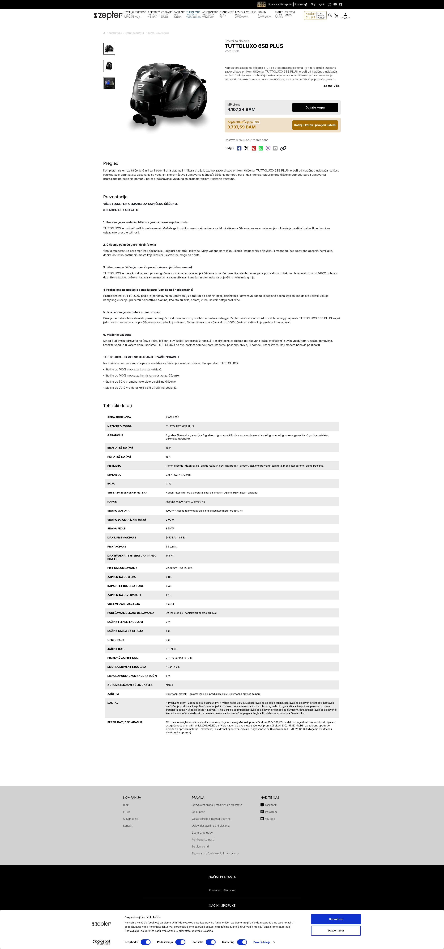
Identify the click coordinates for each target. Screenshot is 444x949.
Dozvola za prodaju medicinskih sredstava (217, 805)
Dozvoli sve (336, 919)
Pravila (198, 797)
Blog (126, 805)
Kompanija (132, 797)
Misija (126, 811)
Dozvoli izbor (336, 930)
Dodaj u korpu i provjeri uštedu (315, 125)
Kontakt (127, 825)
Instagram (271, 811)
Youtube (270, 818)
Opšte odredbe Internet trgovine (211, 818)
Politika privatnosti (203, 839)
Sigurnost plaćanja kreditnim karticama (215, 853)
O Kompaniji (130, 818)
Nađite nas (270, 797)
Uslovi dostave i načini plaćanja (211, 825)
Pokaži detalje (261, 942)
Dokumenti (198, 811)
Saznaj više (331, 85)
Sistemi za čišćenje (135, 33)
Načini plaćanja (222, 877)
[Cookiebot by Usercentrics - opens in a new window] (101, 942)
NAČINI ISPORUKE (222, 905)
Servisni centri (200, 846)
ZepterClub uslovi (202, 832)
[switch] (180, 942)
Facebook (271, 805)
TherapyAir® (115, 33)
